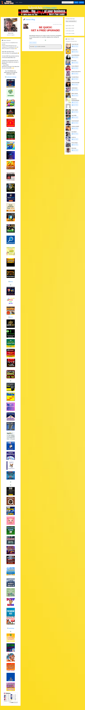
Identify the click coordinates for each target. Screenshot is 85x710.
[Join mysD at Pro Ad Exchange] (11, 273)
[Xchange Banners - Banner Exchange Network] (10, 77)
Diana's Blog (30, 19)
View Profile (75, 46)
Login (35, 46)
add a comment (33, 42)
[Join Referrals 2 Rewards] (11, 122)
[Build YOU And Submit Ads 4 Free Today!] (42, 7)
